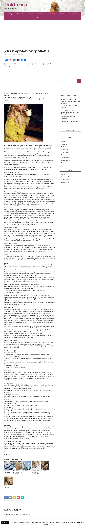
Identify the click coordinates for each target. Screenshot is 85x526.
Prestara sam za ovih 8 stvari (8, 486)
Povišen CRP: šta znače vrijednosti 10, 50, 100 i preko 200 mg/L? (70, 112)
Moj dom (64, 144)
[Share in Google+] (18, 497)
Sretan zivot (40, 14)
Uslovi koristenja (42, 18)
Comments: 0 (20, 54)
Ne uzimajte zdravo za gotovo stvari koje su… (17, 472)
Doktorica (15, 4)
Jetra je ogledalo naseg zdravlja (14, 500)
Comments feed (66, 179)
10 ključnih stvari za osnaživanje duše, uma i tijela (36, 472)
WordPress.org (66, 182)
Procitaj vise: (47, 524)
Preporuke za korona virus (7, 471)
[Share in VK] (10, 497)
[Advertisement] (30, 37)
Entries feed (65, 177)
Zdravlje (9, 14)
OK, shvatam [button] (5, 522)
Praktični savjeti (73, 14)
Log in (63, 174)
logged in (15, 514)
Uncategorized (65, 157)
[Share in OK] (14, 497)
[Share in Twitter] (22, 497)
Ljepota (30, 14)
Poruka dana (25, 470)
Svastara (61, 14)
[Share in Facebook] (6, 497)
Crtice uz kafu (44, 470)
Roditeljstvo (51, 14)
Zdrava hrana (20, 14)
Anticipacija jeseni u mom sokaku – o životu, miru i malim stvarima (70, 101)
